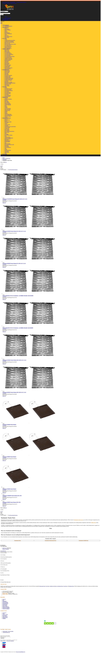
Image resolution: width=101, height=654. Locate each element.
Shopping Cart (5, 617)
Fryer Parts (5, 38)
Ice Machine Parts (6, 69)
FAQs (4, 613)
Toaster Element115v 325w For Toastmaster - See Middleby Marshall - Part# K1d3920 (18, 295)
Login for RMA (5, 614)
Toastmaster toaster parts (78, 519)
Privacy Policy (5, 605)
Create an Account (8, 17)
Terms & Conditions (6, 608)
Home (4, 157)
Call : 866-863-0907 (6, 2)
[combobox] (5, 13)
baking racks (93, 522)
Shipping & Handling (6, 607)
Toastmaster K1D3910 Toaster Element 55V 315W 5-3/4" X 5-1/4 (14, 231)
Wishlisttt (4, 618)
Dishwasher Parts (42, 586)
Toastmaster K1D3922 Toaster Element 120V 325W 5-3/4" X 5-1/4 (14, 360)
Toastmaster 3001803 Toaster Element (9, 456)
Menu (1, 23)
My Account (5, 615)
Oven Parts (5, 86)
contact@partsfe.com (6, 632)
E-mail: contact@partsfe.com (21, 2)
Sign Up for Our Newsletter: (5, 635)
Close (1, 22)
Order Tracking (5, 616)
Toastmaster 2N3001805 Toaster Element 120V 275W (12, 495)
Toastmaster (4, 159)
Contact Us (8, 3)
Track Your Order (13, 3)
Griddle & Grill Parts (6, 48)
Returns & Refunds (6, 606)
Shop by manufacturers (6, 158)
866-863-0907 (5, 631)
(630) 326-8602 (12, 2)
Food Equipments (6, 25)
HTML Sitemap (5, 602)
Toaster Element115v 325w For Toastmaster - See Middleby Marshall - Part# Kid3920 (18, 327)
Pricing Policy (5, 604)
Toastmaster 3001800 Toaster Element (9, 424)
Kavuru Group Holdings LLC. (20, 651)
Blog (3, 600)
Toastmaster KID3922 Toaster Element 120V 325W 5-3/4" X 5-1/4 (14, 392)
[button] (4, 202)
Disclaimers (4, 601)
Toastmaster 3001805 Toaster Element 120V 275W (12, 502)
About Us (4, 3)
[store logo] (9, 9)
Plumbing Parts (5, 97)
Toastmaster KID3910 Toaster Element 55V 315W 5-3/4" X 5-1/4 (14, 263)
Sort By (1, 169)
